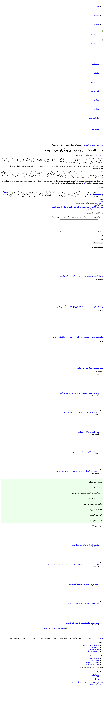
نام (101, 235)
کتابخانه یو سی (94, 118)
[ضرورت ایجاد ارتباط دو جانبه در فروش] (88, 450)
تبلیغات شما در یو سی (92, 658)
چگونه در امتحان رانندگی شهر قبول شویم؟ (85, 545)
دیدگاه (100, 232)
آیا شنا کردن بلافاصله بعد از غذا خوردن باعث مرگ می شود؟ (79, 306)
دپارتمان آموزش (98, 155)
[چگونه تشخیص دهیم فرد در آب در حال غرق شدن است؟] (83, 272)
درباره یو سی (94, 647)
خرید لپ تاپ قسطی (95, 498)
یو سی (101, 638)
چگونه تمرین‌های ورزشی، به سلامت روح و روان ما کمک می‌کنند (78, 337)
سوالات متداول (94, 649)
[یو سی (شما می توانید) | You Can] (52, 629)
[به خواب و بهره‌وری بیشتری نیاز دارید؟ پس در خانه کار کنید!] (88, 391)
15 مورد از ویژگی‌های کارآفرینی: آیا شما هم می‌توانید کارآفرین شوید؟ (76, 471)
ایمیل (101, 239)
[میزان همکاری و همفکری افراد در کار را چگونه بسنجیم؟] (88, 410)
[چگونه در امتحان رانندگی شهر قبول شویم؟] (88, 543)
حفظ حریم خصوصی (92, 662)
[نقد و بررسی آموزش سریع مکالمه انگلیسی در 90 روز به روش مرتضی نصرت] (88, 562)
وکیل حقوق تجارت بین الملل (92, 504)
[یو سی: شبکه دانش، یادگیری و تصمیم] (90, 35)
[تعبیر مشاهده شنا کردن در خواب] (83, 364)
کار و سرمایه (94, 91)
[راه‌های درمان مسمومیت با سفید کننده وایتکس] (88, 582)
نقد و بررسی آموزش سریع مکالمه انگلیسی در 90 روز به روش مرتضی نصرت (73, 564)
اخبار (97, 55)
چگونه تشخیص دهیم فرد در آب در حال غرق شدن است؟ (81, 276)
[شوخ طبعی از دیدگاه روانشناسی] (88, 430)
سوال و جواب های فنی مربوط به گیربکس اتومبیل (82, 623)
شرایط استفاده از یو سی (91, 664)
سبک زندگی (95, 64)
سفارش (95, 520)
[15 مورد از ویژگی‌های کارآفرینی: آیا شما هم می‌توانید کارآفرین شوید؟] (88, 469)
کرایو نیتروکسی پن (95, 515)
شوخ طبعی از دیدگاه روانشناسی (88, 432)
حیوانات (96, 109)
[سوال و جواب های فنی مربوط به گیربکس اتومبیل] (88, 621)
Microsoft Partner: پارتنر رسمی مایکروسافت (87, 493)
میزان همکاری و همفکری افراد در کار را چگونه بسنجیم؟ (80, 412)
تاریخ (83, 145)
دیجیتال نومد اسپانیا (95, 482)
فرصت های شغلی (93, 651)
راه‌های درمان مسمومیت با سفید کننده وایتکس (83, 584)
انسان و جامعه (90, 145)
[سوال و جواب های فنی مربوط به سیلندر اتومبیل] (88, 601)
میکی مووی (98, 487)
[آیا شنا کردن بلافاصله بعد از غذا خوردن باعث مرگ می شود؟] (83, 302)
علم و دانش (95, 82)
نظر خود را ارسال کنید (95, 209)
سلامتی (96, 73)
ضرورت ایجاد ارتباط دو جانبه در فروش (86, 451)
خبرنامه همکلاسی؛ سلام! (90, 645)
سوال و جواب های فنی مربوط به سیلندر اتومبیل (83, 603)
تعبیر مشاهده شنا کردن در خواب (90, 368)
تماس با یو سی (94, 660)
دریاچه (85, 183)
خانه (101, 145)
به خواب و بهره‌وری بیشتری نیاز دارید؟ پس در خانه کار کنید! (79, 393)
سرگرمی (96, 100)
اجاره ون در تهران (96, 509)
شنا (102, 201)
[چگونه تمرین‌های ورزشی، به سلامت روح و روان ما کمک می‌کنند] (83, 333)
